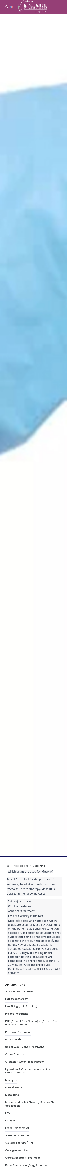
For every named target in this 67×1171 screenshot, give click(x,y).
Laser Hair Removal (17, 1128)
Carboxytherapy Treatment (22, 1157)
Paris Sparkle (13, 1039)
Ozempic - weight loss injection (24, 1061)
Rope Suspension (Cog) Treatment (27, 1165)
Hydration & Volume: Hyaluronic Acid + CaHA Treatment (29, 1070)
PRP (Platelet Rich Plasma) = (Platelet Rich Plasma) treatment (31, 1022)
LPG (7, 1113)
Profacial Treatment (18, 1032)
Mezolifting (12, 1095)
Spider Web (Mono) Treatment (24, 1047)
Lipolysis (10, 1120)
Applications (21, 865)
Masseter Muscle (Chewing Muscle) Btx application (29, 1104)
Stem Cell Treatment (18, 1135)
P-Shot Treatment (16, 1013)
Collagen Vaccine (16, 1150)
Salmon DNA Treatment (20, 991)
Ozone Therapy (15, 1054)
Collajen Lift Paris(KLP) (19, 1143)
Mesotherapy (13, 1087)
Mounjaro (11, 1080)
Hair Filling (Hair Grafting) (21, 1006)
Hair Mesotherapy (16, 999)
